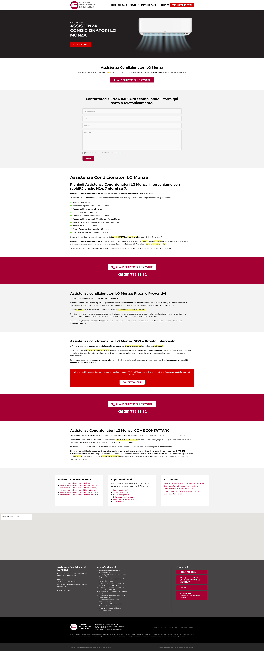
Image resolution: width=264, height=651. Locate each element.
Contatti (165, 5)
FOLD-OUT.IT (170, 647)
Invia (88, 158)
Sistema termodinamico (123, 497)
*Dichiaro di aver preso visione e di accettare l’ (103, 152)
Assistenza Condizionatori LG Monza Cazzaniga (79, 488)
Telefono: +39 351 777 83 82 (67, 582)
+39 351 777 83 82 (188, 572)
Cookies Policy (187, 627)
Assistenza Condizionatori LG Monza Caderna (78, 485)
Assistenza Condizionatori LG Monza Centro (78, 490)
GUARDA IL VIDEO (64, 590)
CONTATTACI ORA (132, 382)
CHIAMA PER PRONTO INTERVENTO (132, 80)
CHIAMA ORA (80, 44)
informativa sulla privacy (115, 152)
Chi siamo (122, 5)
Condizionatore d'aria (121, 490)
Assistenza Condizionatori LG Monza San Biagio (79, 492)
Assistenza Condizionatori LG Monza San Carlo (79, 495)
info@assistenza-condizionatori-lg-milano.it (190, 580)
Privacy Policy (173, 627)
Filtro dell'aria (118, 502)
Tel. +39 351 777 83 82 (101, 628)
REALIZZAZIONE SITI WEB (184, 647)
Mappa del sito (160, 627)
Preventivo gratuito (182, 5)
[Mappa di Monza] (132, 536)
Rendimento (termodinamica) (125, 499)
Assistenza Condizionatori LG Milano (75, 483)
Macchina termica (120, 492)
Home (113, 5)
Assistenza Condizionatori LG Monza (179, 483)
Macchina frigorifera (121, 495)
